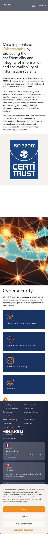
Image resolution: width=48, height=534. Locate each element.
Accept (24, 509)
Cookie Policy (18, 530)
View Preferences (24, 524)
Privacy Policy (28, 530)
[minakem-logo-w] (7, 5)
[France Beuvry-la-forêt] (9, 445)
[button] (33, 5)
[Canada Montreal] (9, 465)
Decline (24, 517)
